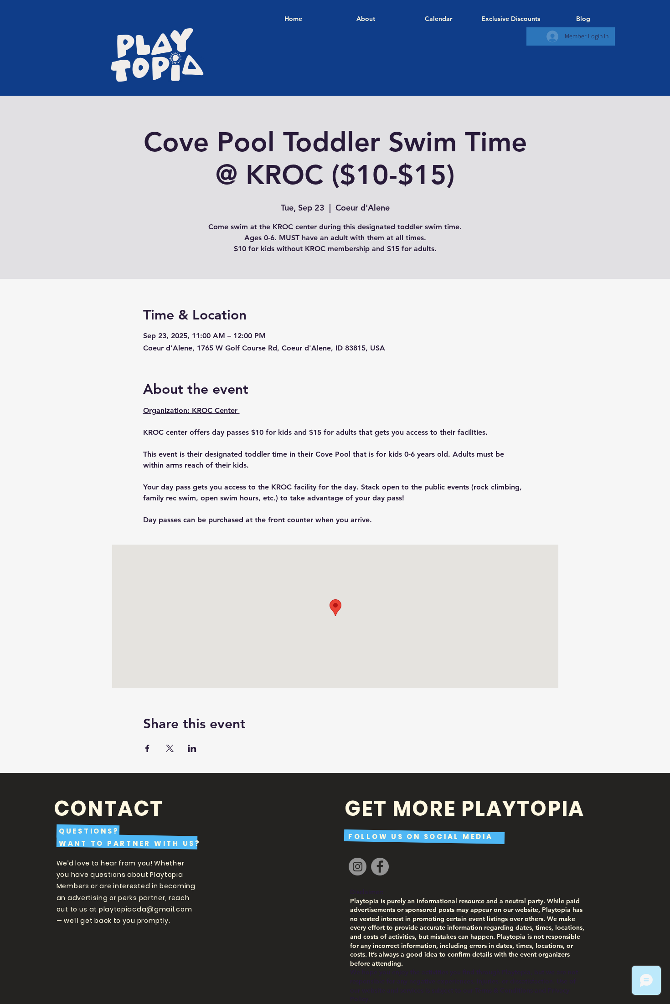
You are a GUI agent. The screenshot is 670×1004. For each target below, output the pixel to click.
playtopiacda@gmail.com (145, 909)
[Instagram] (357, 866)
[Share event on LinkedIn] (192, 748)
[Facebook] (380, 866)
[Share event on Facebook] (147, 748)
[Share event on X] (169, 748)
